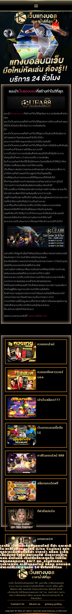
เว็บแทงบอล (27, 91)
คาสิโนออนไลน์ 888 (50, 455)
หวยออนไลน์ (45, 344)
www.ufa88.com (37, 316)
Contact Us (17, 604)
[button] (36, 5)
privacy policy (53, 604)
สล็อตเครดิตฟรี (47, 483)
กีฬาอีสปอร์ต (46, 511)
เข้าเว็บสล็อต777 (48, 400)
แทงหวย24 (45, 539)
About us (34, 604)
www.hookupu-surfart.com (54, 610)
